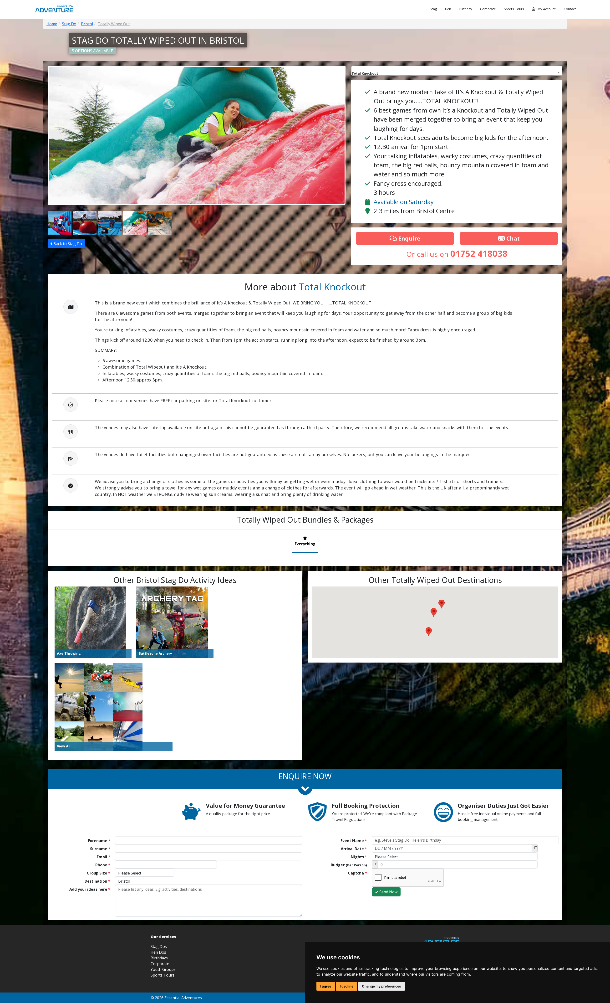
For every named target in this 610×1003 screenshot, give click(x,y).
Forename (99, 840)
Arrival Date (354, 848)
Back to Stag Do (67, 243)
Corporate (488, 9)
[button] (429, 631)
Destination (97, 881)
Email (103, 856)
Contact (570, 9)
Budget (349, 865)
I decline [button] (346, 986)
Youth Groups (163, 969)
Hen (448, 9)
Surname (100, 848)
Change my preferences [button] (381, 986)
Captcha (357, 873)
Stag (433, 9)
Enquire (408, 238)
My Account (546, 9)
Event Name (354, 840)
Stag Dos (159, 946)
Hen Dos (158, 952)
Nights (359, 856)
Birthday (465, 9)
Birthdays (159, 958)
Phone (102, 865)
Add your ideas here (89, 889)
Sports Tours (514, 9)
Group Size (98, 873)
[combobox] (456, 71)
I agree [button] (325, 986)
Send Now (387, 892)
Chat (512, 238)
